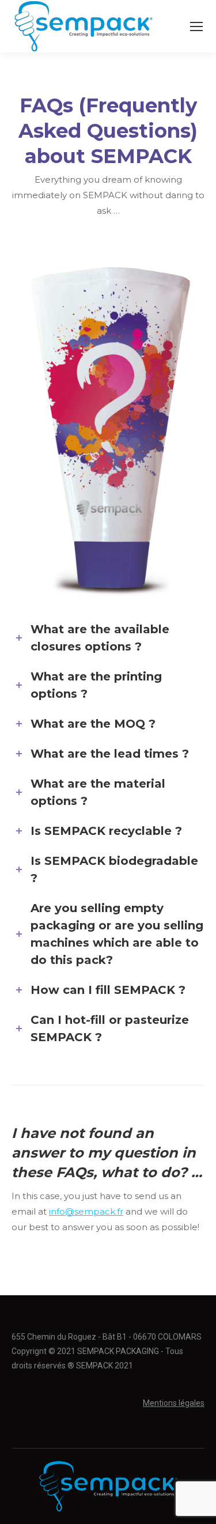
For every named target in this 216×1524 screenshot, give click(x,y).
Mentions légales (173, 1403)
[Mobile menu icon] (196, 26)
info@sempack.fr (86, 1211)
